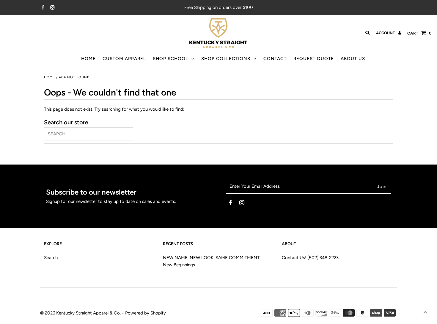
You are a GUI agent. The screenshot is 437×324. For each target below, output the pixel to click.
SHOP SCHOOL (170, 58)
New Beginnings (179, 264)
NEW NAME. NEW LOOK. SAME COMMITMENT (211, 257)
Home (49, 77)
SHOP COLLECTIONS (225, 58)
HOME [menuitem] (88, 58)
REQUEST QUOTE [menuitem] (313, 58)
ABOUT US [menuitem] (353, 58)
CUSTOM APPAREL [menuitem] (124, 58)
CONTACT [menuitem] (275, 58)
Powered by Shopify (145, 313)
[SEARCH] (366, 32)
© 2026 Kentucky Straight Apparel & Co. (80, 313)
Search (51, 257)
